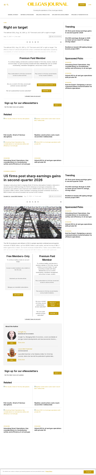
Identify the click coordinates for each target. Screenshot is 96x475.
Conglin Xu (7, 196)
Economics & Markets (10, 171)
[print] (61, 42)
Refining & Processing (27, 14)
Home (5, 22)
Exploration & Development (60, 14)
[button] (5, 5)
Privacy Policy (49, 471)
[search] (7, 5)
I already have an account (32, 96)
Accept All (88, 471)
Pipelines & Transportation (79, 14)
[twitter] (32, 42)
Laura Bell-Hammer (17, 196)
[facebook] (27, 42)
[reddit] (35, 42)
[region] (48, 472)
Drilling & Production (43, 14)
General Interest (13, 14)
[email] (38, 42)
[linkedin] (30, 42)
